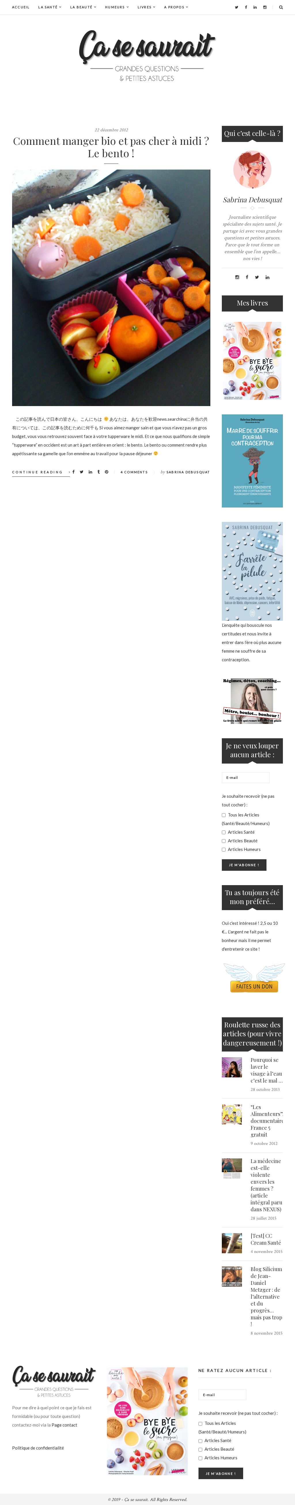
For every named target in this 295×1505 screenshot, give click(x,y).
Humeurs (115, 7)
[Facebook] (246, 7)
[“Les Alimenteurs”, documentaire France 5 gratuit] (232, 1114)
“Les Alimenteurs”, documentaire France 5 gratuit (267, 1121)
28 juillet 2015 (264, 1218)
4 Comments (134, 472)
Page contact (64, 1424)
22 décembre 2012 (111, 130)
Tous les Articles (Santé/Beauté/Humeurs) (246, 819)
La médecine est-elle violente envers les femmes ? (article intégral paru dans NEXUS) (266, 1185)
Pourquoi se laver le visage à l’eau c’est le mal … (267, 1070)
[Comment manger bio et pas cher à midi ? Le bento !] (111, 288)
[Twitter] (236, 7)
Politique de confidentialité (38, 1447)
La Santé (48, 7)
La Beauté (81, 7)
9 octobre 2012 (264, 1144)
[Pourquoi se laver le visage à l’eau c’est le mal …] (232, 1067)
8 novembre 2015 (267, 1333)
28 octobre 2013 (265, 1090)
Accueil (21, 7)
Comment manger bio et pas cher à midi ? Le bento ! (111, 147)
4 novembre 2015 (267, 1252)
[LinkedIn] (255, 7)
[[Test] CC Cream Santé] (232, 1243)
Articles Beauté (242, 840)
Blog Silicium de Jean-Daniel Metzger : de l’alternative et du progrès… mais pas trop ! (266, 1297)
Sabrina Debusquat (188, 472)
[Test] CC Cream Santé (266, 1239)
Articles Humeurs (244, 849)
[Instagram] (264, 7)
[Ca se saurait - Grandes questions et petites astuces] (147, 55)
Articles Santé (241, 832)
